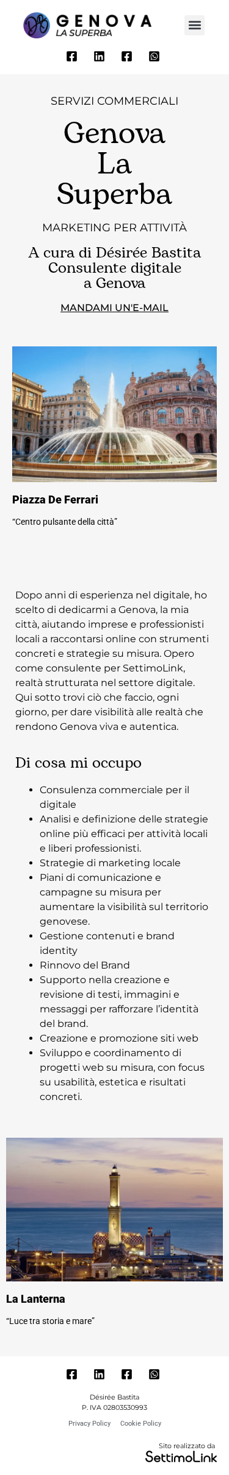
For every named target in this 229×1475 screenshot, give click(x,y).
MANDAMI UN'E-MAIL (114, 308)
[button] (194, 25)
